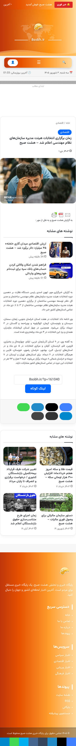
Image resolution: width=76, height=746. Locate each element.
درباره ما (65, 627)
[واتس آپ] (23, 407)
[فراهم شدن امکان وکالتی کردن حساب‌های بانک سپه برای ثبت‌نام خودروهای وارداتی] (61, 271)
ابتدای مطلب (38, 86)
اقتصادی (60, 123)
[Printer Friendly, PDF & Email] (61, 215)
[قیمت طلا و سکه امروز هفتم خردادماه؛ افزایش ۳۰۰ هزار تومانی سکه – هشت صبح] (56, 456)
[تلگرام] (66, 416)
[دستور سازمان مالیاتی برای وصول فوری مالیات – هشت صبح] (56, 502)
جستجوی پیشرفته (59, 713)
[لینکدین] (37, 407)
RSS (67, 701)
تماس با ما (63, 621)
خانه (68, 123)
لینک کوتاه (38, 388)
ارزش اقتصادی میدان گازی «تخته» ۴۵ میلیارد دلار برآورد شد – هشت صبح (25, 248)
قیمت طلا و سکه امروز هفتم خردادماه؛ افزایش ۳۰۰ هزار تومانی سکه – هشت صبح (58, 475)
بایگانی (66, 707)
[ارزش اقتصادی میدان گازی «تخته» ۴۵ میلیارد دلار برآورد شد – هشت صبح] (61, 250)
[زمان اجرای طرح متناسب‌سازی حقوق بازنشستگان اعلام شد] (19, 502)
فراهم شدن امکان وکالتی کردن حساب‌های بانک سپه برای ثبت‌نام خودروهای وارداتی (26, 269)
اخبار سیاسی (62, 655)
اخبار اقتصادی (62, 661)
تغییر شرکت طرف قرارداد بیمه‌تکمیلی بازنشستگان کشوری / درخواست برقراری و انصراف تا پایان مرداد (20, 475)
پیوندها (65, 633)
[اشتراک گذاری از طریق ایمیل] (51, 416)
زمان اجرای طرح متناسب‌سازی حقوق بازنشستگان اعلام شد (23, 519)
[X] (51, 407)
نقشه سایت (63, 695)
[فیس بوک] (66, 407)
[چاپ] (37, 416)
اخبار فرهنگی (62, 674)
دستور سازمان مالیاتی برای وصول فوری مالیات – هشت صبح (57, 519)
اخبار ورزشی (63, 667)
